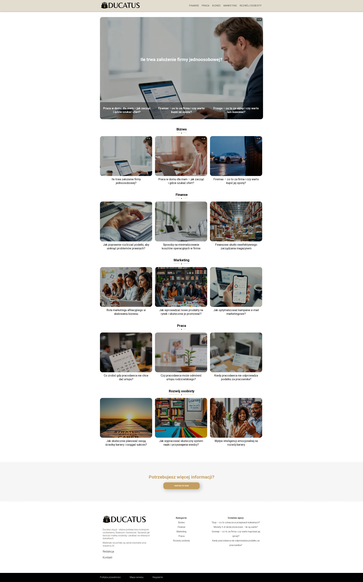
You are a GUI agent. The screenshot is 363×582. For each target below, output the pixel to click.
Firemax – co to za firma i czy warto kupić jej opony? (181, 110)
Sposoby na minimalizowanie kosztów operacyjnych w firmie (181, 246)
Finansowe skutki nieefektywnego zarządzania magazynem (236, 246)
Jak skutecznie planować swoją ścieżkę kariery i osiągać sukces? (126, 442)
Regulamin (158, 577)
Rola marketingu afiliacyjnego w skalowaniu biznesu (126, 311)
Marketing (230, 5)
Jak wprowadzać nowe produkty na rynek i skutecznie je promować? (181, 311)
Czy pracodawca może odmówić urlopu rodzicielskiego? (181, 377)
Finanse (194, 5)
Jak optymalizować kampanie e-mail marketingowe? (236, 311)
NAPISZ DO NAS (181, 486)
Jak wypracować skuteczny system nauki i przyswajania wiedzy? (181, 442)
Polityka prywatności (110, 577)
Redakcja (108, 551)
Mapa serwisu (136, 577)
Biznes (216, 5)
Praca (205, 5)
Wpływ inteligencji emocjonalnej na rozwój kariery (236, 442)
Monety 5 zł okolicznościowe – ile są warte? (236, 527)
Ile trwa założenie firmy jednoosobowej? (181, 59)
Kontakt (107, 557)
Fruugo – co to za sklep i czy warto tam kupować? (236, 110)
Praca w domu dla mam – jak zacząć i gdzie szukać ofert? (126, 110)
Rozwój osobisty (251, 5)
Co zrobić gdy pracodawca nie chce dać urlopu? (126, 377)
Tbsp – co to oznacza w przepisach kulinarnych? (236, 522)
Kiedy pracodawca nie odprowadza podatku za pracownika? (236, 377)
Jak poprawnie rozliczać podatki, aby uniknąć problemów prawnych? (126, 246)
